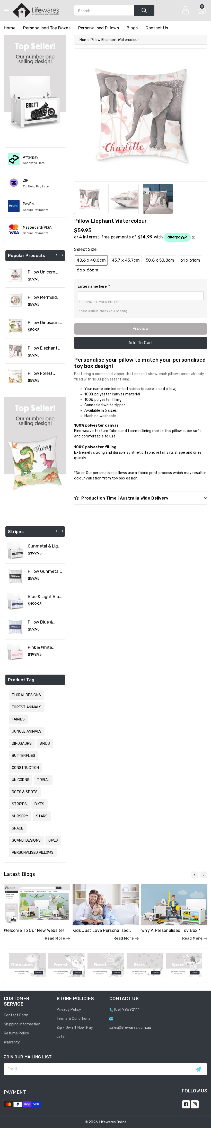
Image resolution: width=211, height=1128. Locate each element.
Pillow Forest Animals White (42, 376)
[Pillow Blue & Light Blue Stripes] (15, 627)
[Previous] (56, 255)
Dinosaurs (22, 743)
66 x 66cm (87, 270)
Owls (53, 840)
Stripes (19, 804)
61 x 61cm (190, 260)
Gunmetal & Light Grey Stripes (45, 548)
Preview (141, 328)
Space (17, 828)
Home (85, 40)
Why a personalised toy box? (170, 930)
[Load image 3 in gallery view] (158, 199)
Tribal (43, 780)
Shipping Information (22, 1024)
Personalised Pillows (98, 28)
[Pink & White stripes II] (15, 652)
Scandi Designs (26, 840)
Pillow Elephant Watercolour (42, 350)
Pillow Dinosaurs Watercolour (43, 325)
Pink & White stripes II (40, 650)
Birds (45, 743)
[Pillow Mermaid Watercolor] (15, 300)
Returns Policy (16, 1033)
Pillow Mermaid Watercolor (42, 300)
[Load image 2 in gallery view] (123, 199)
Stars (42, 816)
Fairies (18, 719)
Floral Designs (26, 695)
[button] (141, 286)
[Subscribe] (198, 1069)
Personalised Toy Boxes (47, 28)
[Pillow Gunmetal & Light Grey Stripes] (15, 576)
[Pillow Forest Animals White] (15, 376)
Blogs (132, 28)
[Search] (144, 10)
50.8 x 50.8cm (160, 260)
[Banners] (35, 87)
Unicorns (20, 780)
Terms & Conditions (73, 1018)
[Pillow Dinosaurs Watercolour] (15, 325)
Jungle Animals (26, 731)
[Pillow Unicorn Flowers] (15, 275)
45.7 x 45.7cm (126, 260)
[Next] (62, 255)
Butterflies (23, 755)
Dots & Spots (25, 792)
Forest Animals (26, 707)
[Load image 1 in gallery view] (89, 199)
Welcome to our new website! (34, 930)
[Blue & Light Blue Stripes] (15, 601)
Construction (25, 768)
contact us (156, 28)
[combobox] (114, 10)
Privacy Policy (69, 1009)
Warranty (12, 1042)
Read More (55, 938)
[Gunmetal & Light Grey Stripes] (15, 551)
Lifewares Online (113, 1122)
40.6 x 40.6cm (91, 260)
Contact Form (16, 1015)
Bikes (39, 804)
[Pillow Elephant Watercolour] (15, 351)
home (9, 28)
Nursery (20, 816)
